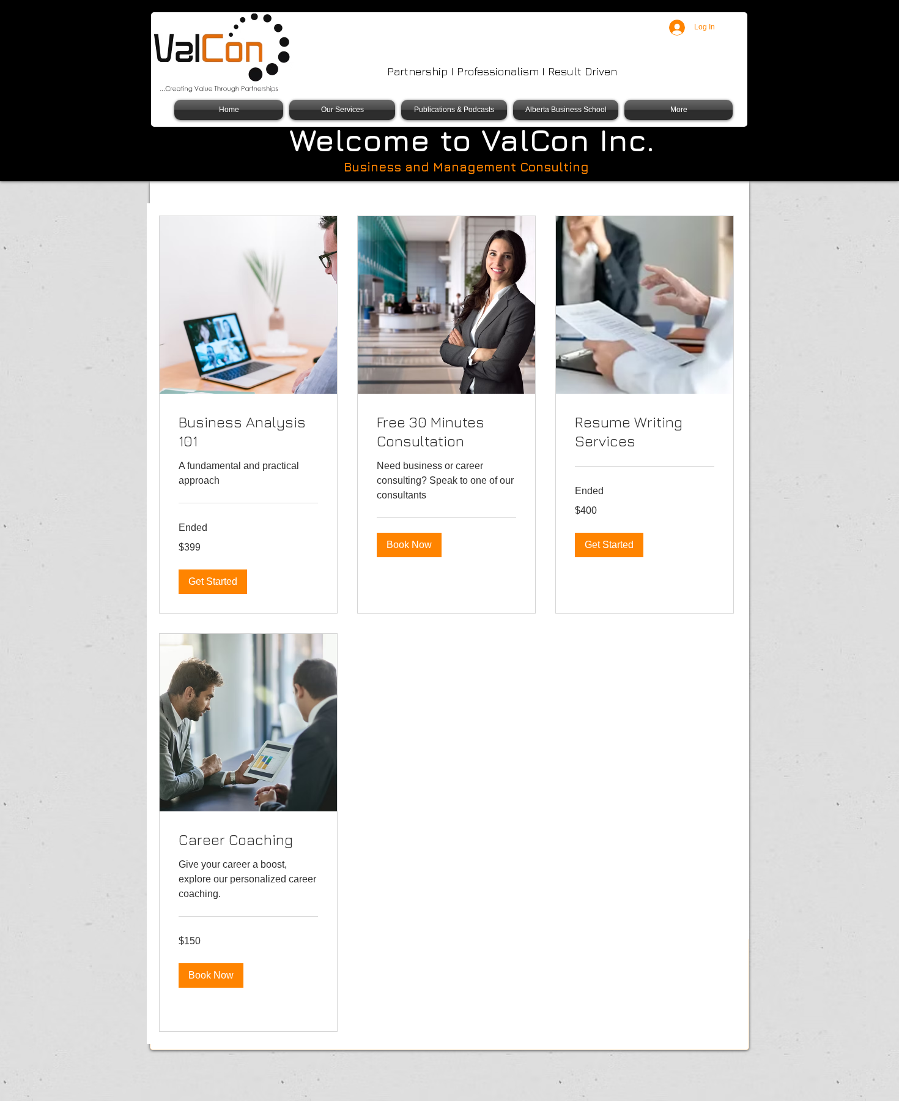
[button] (213, 581)
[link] (248, 432)
